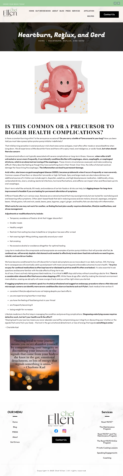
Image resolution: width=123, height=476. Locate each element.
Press (68, 11)
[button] (77, 11)
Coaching (107, 458)
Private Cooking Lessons (107, 448)
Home (31, 11)
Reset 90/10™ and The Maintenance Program (107, 435)
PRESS (15, 432)
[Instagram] (118, 3)
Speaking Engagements (107, 453)
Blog (62, 11)
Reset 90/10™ (107, 422)
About (55, 11)
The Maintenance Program (107, 428)
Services (76, 11)
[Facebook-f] (115, 3)
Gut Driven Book (43, 11)
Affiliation (89, 11)
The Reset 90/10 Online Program (107, 442)
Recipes (90, 16)
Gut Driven (15, 442)
